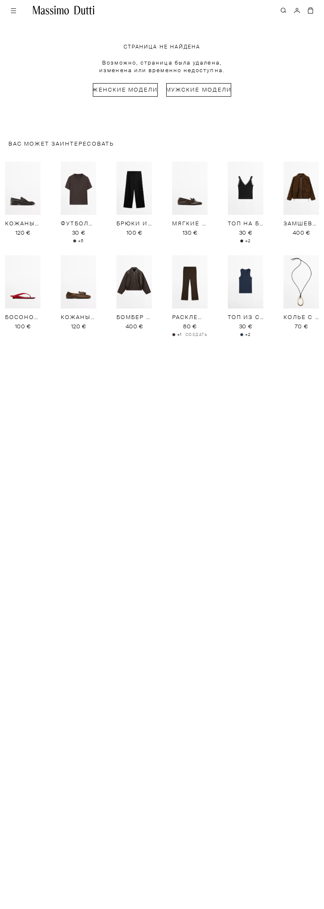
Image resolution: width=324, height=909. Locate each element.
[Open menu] (13, 10)
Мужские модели (198, 90)
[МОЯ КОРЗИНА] (310, 10)
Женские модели (125, 90)
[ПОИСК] (283, 10)
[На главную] (63, 10)
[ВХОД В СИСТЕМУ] (297, 10)
